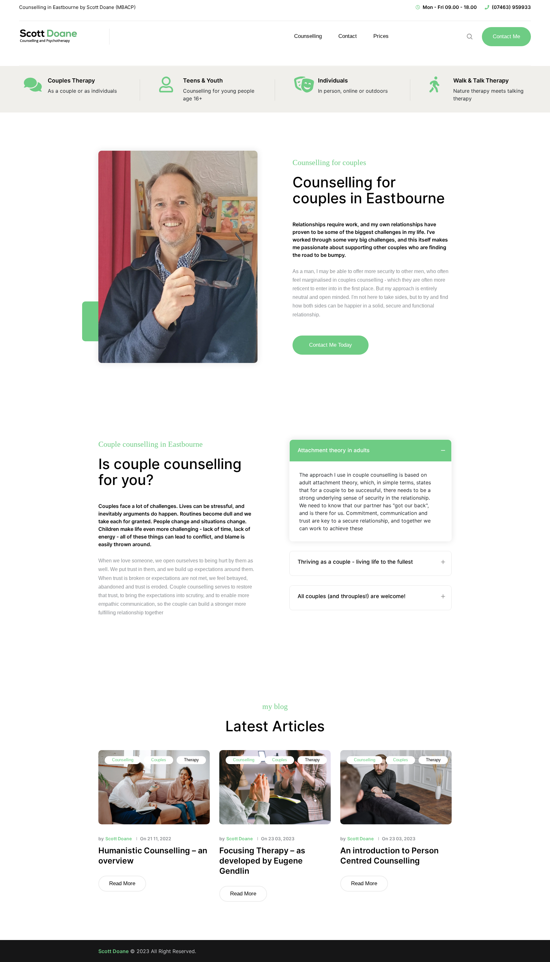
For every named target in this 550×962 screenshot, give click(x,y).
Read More (122, 883)
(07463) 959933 (511, 7)
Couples (158, 759)
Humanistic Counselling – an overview (152, 855)
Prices (381, 36)
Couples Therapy (71, 80)
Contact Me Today (330, 345)
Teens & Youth (203, 80)
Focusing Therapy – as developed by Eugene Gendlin (262, 861)
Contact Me (506, 36)
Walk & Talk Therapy (481, 80)
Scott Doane (113, 951)
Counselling (308, 36)
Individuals (333, 80)
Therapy (191, 759)
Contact (347, 36)
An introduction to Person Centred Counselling (389, 855)
